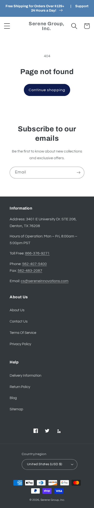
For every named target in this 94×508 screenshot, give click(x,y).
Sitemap (16, 409)
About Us (17, 310)
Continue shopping (47, 90)
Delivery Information (25, 375)
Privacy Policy (20, 344)
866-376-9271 (37, 253)
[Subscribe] (78, 172)
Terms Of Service (23, 333)
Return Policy (20, 387)
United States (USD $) (44, 464)
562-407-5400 (34, 264)
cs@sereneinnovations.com (44, 281)
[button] (7, 26)
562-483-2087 (30, 271)
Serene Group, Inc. (52, 500)
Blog (13, 398)
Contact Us (18, 321)
